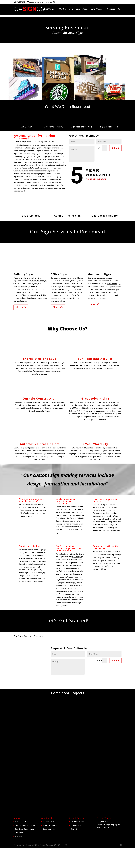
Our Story (19, 833)
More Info (21, 307)
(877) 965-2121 (20, 2)
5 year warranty (49, 829)
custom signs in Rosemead (32, 555)
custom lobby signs (62, 278)
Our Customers (66, 9)
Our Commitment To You (25, 825)
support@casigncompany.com (109, 824)
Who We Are (96, 9)
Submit (115, 148)
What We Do (48, 9)
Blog (119, 9)
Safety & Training (78, 825)
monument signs (113, 284)
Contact (111, 9)
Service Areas (82, 9)
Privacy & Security (50, 825)
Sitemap (18, 836)
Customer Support (78, 821)
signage (47, 156)
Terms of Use (48, 821)
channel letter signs (39, 281)
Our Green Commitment (24, 829)
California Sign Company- (23, 159)
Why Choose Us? (21, 821)
